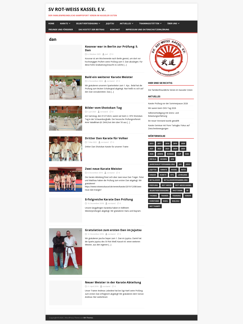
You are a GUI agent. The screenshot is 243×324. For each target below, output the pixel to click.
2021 (151, 149)
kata (183, 169)
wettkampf (154, 206)
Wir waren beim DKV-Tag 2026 (162, 108)
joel (106, 54)
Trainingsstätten (149, 23)
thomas (153, 195)
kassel (174, 169)
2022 (159, 149)
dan (187, 154)
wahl (165, 201)
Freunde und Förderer (61, 29)
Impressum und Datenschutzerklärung (147, 29)
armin (160, 154)
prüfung (153, 185)
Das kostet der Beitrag (91, 29)
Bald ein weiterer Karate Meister (109, 77)
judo (188, 164)
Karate (64, 23)
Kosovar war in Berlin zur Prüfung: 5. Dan (111, 48)
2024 (175, 149)
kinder (152, 175)
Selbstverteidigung (87, 23)
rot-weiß (166, 185)
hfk (172, 159)
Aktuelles (125, 23)
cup (179, 154)
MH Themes (88, 318)
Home (51, 23)
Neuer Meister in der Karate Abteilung (113, 282)
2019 (175, 143)
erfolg (152, 159)
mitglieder (154, 180)
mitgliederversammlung (176, 180)
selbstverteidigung (159, 190)
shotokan (177, 190)
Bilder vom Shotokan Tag (103, 108)
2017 (159, 143)
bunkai (170, 154)
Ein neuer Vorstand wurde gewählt (163, 120)
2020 (183, 143)
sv (187, 190)
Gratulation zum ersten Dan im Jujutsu (113, 230)
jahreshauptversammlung (162, 164)
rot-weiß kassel (183, 185)
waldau (175, 201)
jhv (180, 164)
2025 (183, 149)
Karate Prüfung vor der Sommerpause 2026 (168, 103)
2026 (151, 154)
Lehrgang (182, 175)
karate (163, 169)
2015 (151, 143)
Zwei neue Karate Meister (103, 169)
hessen (163, 159)
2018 (167, 143)
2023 (167, 149)
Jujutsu (110, 23)
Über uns (172, 23)
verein (188, 195)
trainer (164, 195)
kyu (172, 175)
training (176, 195)
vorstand (110, 81)
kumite (163, 175)
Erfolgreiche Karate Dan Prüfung (109, 199)
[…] (125, 64)
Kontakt (115, 29)
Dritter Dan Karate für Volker (106, 138)
